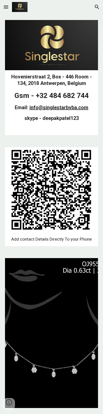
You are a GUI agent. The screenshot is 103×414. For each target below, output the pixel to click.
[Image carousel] (51, 333)
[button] (6, 7)
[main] (51, 102)
